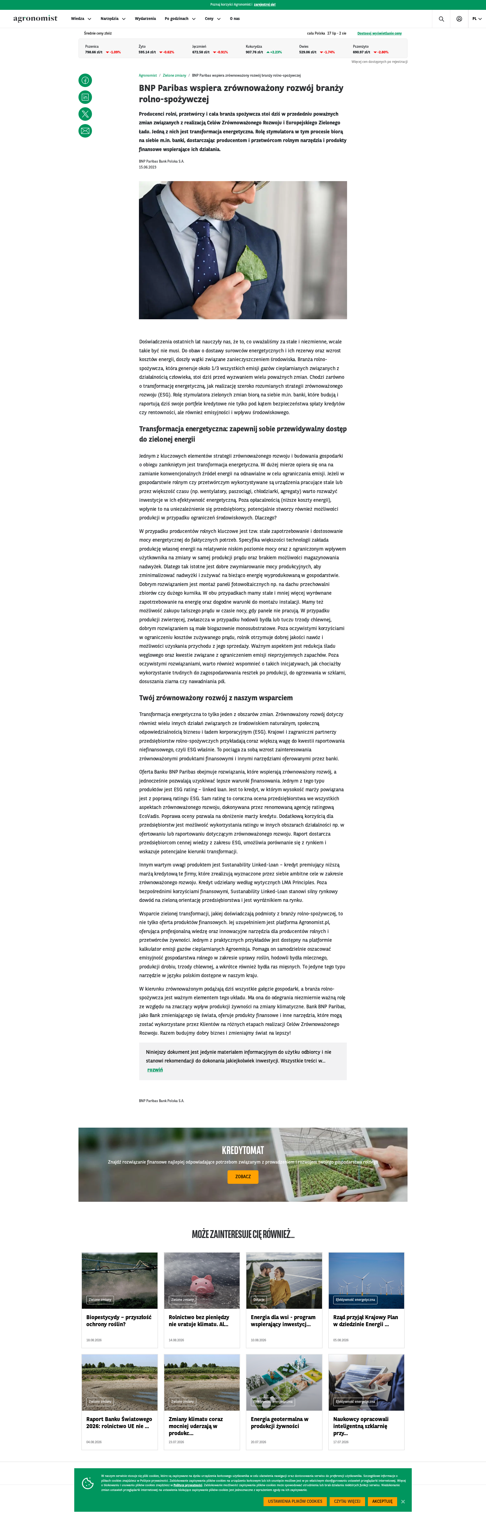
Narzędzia (109, 19)
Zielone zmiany (174, 75)
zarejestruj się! (265, 4)
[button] (85, 80)
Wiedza (77, 19)
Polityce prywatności (188, 1485)
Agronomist (148, 75)
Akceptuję (382, 1502)
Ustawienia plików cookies (295, 1502)
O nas (235, 19)
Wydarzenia (145, 19)
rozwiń (155, 1070)
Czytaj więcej (347, 1502)
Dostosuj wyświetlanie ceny (379, 33)
